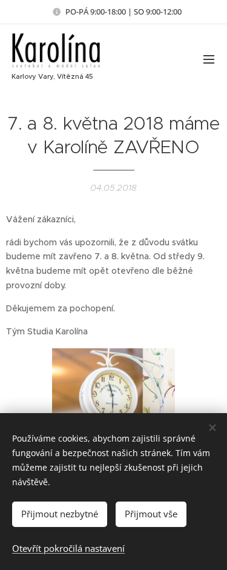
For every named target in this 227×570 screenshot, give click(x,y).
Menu (209, 59)
